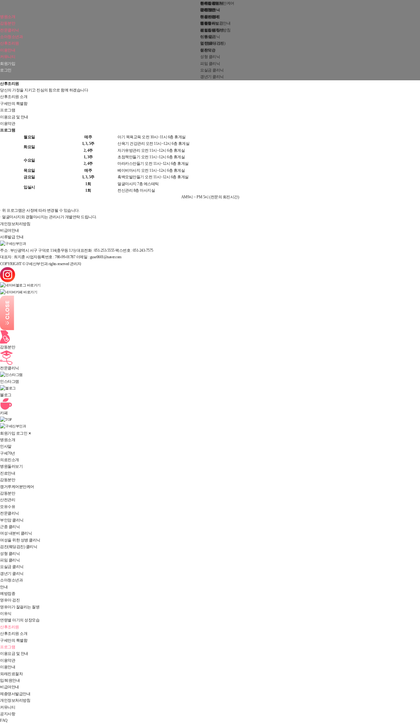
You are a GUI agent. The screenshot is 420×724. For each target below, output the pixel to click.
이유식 (5, 613)
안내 (4, 587)
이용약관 (207, 50)
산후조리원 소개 (13, 96)
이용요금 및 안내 (14, 117)
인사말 (5, 446)
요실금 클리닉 (212, 70)
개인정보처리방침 (215, 30)
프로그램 (7, 110)
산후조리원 (9, 43)
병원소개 (7, 16)
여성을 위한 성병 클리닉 (20, 540)
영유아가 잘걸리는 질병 (19, 607)
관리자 (75, 264)
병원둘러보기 (11, 466)
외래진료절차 (11, 674)
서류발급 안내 (12, 237)
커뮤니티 (7, 56)
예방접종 (7, 593)
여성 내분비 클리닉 (16, 533)
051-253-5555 (104, 250)
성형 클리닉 (210, 56)
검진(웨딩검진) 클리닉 (18, 546)
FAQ (204, 10)
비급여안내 (209, 16)
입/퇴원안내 (10, 680)
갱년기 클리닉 (212, 76)
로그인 (5, 70)
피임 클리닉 (210, 63)
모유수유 (7, 506)
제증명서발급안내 (215, 23)
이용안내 (7, 50)
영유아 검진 (10, 600)
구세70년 (7, 453)
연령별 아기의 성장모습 (19, 620)
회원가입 (7, 63)
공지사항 (207, 3)
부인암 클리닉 (12, 520)
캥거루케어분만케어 (17, 486)
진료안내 (7, 473)
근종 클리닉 (10, 526)
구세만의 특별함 (13, 103)
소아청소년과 (11, 36)
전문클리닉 (9, 30)
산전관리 (7, 500)
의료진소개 (9, 460)
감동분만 (7, 23)
